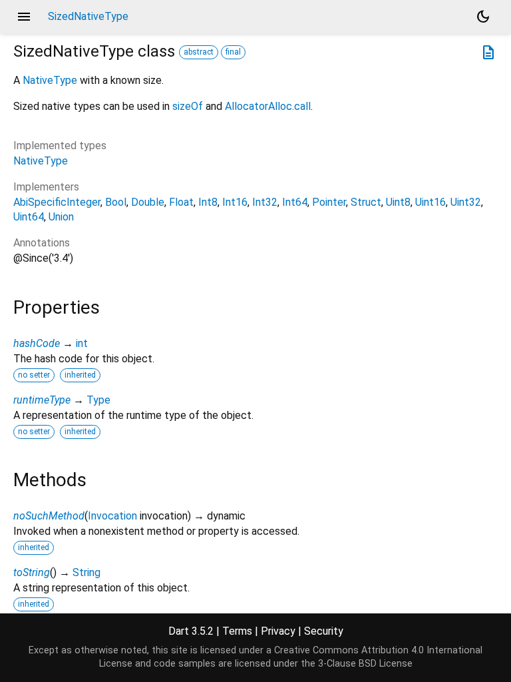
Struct (366, 202)
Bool (115, 202)
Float (181, 202)
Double (147, 202)
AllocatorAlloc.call (268, 106)
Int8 (208, 202)
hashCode (36, 343)
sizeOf (187, 106)
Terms (237, 631)
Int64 (294, 202)
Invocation (112, 516)
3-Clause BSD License (365, 663)
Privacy (278, 631)
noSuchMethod (49, 516)
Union (61, 216)
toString (31, 572)
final (233, 52)
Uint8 (398, 202)
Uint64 (28, 216)
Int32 (264, 202)
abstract (199, 52)
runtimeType (42, 400)
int (82, 343)
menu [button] (24, 17)
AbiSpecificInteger (56, 202)
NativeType (50, 80)
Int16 (235, 202)
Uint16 (430, 202)
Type (98, 400)
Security (323, 631)
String (86, 572)
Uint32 (465, 202)
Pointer (329, 202)
